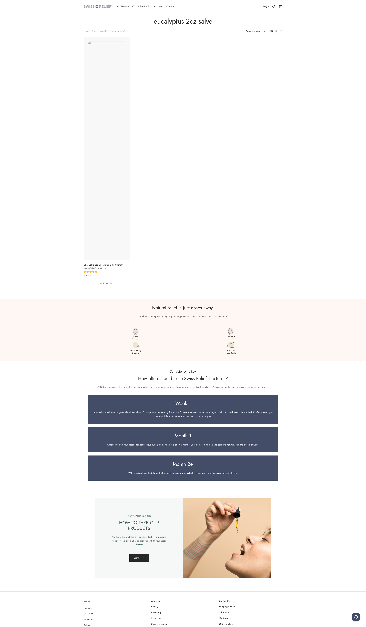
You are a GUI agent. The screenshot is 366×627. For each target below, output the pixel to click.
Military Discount (159, 624)
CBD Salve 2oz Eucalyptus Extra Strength (103, 264)
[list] (280, 31)
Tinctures (88, 608)
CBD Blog (156, 612)
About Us (155, 601)
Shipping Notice (227, 606)
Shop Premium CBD (124, 6)
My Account (225, 618)
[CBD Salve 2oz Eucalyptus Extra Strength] (107, 148)
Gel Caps (88, 613)
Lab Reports (224, 612)
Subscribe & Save (146, 6)
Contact (170, 6)
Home (86, 31)
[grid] (271, 31)
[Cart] (280, 6)
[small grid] (276, 31)
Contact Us (224, 601)
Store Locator (157, 618)
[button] (91, 272)
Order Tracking (226, 624)
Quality (154, 606)
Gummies (88, 619)
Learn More (139, 557)
